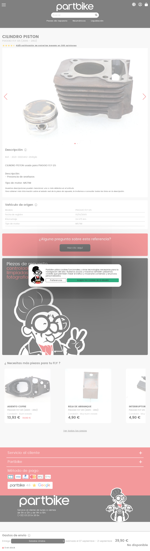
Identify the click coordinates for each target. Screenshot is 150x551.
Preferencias (56, 280)
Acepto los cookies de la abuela (93, 280)
